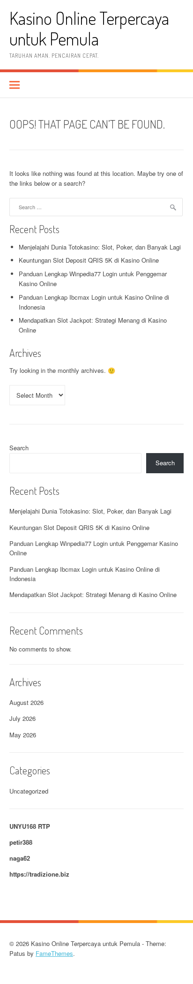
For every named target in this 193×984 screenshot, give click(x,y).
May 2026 (22, 734)
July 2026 (22, 718)
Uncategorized (28, 791)
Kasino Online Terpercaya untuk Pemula (89, 28)
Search (19, 447)
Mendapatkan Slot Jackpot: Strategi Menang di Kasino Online (93, 594)
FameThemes (54, 953)
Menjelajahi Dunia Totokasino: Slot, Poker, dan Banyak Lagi (100, 246)
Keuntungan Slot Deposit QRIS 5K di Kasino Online (89, 260)
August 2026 (26, 702)
